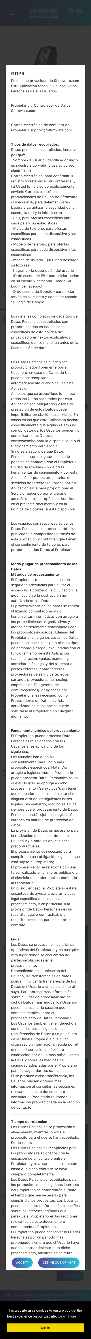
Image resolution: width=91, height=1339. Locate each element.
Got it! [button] (45, 1327)
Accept (22, 1262)
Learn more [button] (67, 1316)
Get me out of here (59, 1262)
